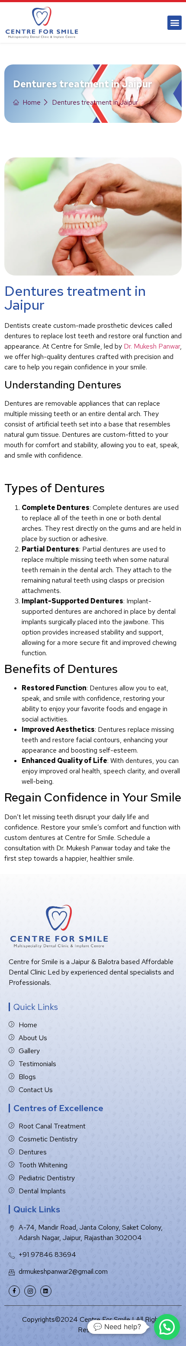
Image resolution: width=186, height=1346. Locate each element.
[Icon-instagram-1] (29, 1291)
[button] (174, 23)
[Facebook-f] (14, 1291)
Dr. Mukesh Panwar (152, 346)
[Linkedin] (45, 1291)
